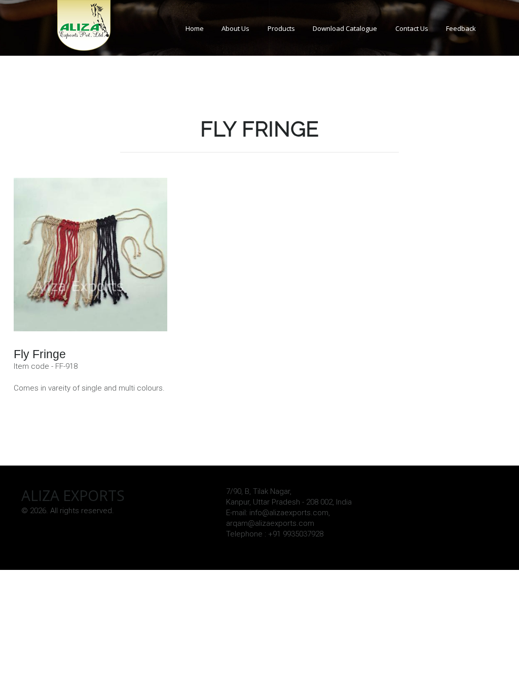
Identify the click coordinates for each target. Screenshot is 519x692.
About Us (235, 28)
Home (195, 28)
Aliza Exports (73, 495)
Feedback (461, 28)
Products (281, 28)
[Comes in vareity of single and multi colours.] (90, 254)
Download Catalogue (345, 28)
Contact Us (411, 28)
